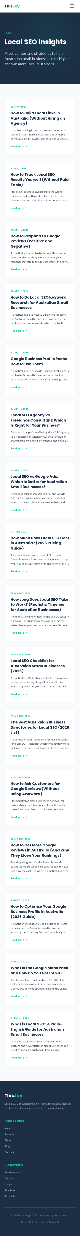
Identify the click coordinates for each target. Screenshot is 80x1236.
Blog (7, 1146)
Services (9, 1134)
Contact (9, 1152)
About (8, 1140)
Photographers (13, 1172)
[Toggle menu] (72, 6)
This (12, 6)
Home (7, 1128)
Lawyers (9, 1184)
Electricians (11, 1196)
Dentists (9, 1178)
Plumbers (9, 1190)
